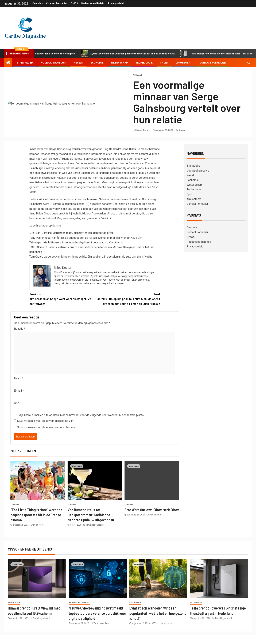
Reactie (19, 328)
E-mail (19, 390)
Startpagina (25, 62)
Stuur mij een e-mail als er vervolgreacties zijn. (45, 420)
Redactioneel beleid (92, 3)
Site (16, 403)
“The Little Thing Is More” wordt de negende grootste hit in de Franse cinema (36, 514)
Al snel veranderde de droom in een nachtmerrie (68, 199)
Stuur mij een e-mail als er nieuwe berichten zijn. (46, 427)
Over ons (37, 3)
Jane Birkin (129, 149)
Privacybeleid (116, 3)
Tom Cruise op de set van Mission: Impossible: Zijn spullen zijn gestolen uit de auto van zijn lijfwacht (90, 256)
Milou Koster (143, 130)
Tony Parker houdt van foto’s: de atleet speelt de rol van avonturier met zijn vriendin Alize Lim (85, 237)
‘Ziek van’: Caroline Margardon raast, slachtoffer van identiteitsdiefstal (71, 233)
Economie (97, 62)
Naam (18, 378)
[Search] (248, 62)
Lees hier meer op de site (45, 225)
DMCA (74, 3)
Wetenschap (119, 62)
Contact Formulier (56, 3)
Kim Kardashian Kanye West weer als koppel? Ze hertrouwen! (60, 299)
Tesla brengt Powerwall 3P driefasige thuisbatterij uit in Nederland (211, 53)
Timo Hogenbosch (95, 525)
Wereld (78, 62)
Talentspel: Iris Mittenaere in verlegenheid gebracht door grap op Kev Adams (76, 242)
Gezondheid (135, 603)
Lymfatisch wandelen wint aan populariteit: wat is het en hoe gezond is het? (117, 53)
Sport (164, 62)
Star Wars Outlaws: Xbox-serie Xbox (152, 509)
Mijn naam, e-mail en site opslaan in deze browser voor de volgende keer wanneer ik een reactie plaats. (81, 415)
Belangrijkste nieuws (79, 603)
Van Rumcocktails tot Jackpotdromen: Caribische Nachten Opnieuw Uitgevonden (91, 514)
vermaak (137, 75)
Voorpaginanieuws (53, 62)
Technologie (144, 62)
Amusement (184, 62)
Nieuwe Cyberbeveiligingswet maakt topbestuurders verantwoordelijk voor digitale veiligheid (97, 613)
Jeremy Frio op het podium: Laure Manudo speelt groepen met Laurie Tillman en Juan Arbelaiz (128, 299)
